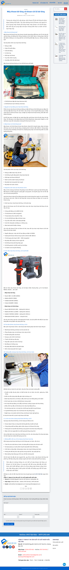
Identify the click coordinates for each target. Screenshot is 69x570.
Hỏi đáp (66, 3)
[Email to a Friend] (26, 488)
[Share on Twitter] (23, 488)
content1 (32, 15)
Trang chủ (35, 3)
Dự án (54, 548)
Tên (5, 514)
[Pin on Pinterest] (28, 488)
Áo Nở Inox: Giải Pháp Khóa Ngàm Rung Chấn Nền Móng (62, 21)
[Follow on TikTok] (7, 547)
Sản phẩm (55, 545)
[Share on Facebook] (21, 488)
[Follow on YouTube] (13, 547)
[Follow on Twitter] (10, 547)
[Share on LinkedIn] (31, 488)
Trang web (37, 514)
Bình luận (6, 502)
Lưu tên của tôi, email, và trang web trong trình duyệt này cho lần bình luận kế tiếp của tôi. (26, 520)
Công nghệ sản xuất (58, 542)
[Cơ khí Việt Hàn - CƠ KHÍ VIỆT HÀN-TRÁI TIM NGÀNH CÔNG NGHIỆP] (8, 2)
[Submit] (65, 9)
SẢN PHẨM (52, 2)
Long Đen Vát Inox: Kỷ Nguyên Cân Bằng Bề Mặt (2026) (62, 58)
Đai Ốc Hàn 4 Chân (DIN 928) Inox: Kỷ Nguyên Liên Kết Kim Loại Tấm (62, 37)
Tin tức (60, 3)
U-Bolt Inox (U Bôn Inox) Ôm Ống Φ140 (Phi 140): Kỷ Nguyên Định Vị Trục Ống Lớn (62, 47)
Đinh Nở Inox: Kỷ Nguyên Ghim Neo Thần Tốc (62, 28)
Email (20, 514)
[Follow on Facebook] (3, 547)
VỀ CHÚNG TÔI (44, 3)
